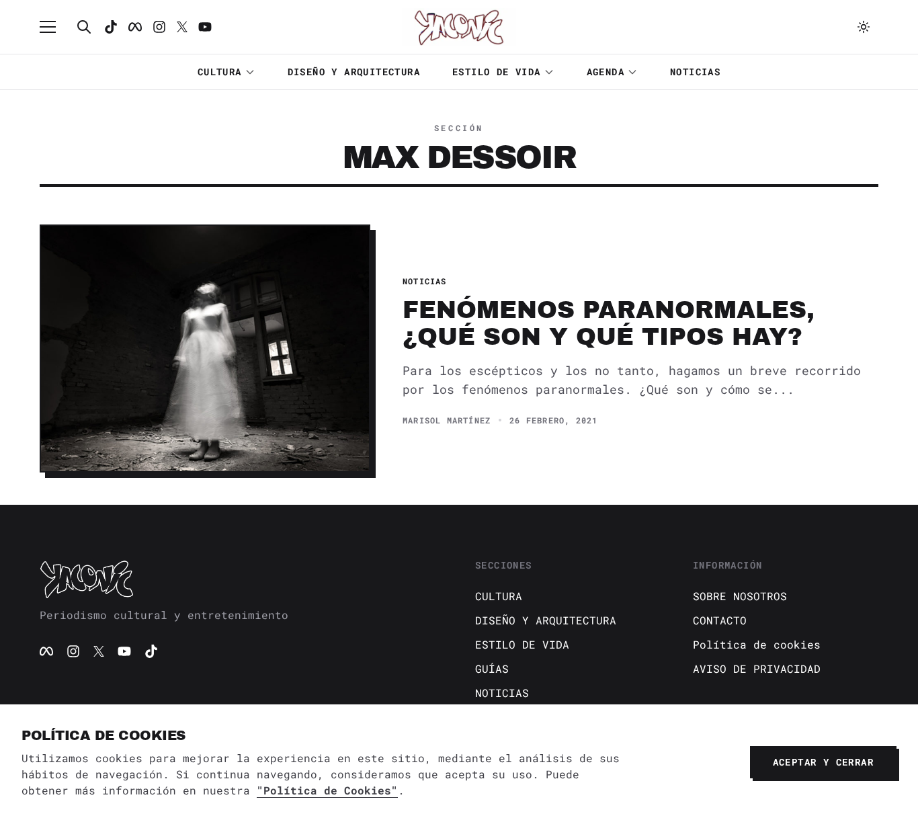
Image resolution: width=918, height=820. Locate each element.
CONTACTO (720, 620)
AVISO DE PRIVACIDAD (757, 668)
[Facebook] (135, 27)
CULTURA (220, 71)
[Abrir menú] (54, 27)
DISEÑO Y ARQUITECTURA (354, 71)
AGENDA (605, 71)
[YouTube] (124, 651)
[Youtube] (205, 27)
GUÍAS (492, 668)
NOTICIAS (695, 71)
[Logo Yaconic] (459, 27)
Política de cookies (757, 644)
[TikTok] (111, 27)
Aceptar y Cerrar (823, 761)
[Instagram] (159, 27)
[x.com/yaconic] (182, 27)
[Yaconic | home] (241, 579)
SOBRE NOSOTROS (740, 596)
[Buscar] (84, 27)
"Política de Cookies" (327, 790)
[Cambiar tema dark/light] (863, 27)
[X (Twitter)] (98, 651)
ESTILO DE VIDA (496, 71)
